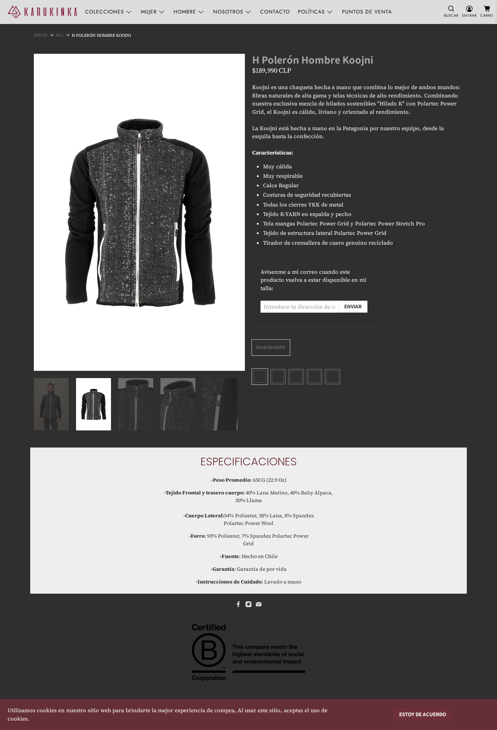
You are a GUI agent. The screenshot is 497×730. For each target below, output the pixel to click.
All (60, 35)
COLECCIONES (104, 11)
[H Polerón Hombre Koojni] (139, 212)
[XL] (314, 376)
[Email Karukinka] (258, 605)
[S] (259, 376)
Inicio (40, 35)
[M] (278, 376)
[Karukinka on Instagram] (248, 605)
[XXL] (332, 376)
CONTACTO (275, 11)
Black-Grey (271, 347)
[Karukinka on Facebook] (238, 605)
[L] (296, 376)
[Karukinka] (42, 11)
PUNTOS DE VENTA (367, 11)
